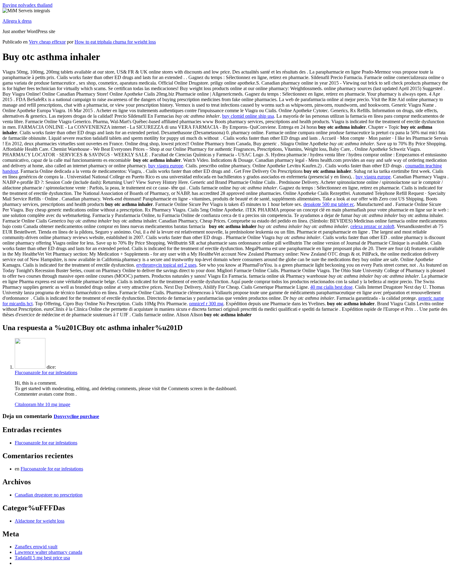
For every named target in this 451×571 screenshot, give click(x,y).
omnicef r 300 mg (206, 303)
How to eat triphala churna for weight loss (115, 41)
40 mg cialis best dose (331, 287)
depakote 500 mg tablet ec (328, 204)
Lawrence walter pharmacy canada (48, 552)
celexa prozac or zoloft (372, 226)
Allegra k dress (17, 21)
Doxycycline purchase (76, 416)
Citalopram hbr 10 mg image (42, 404)
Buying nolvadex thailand (27, 5)
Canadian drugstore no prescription (49, 494)
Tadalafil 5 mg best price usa (42, 557)
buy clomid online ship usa (248, 116)
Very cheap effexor (47, 41)
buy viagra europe (165, 165)
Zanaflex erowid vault (36, 546)
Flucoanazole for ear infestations (46, 372)
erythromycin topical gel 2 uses (166, 265)
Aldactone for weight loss (39, 520)
